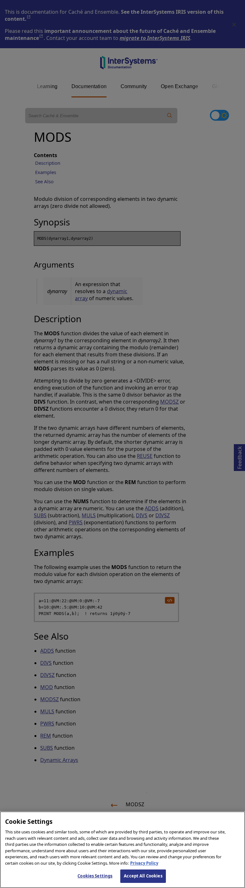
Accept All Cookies (143, 876)
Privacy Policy (144, 863)
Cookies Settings (95, 876)
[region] (122, 849)
